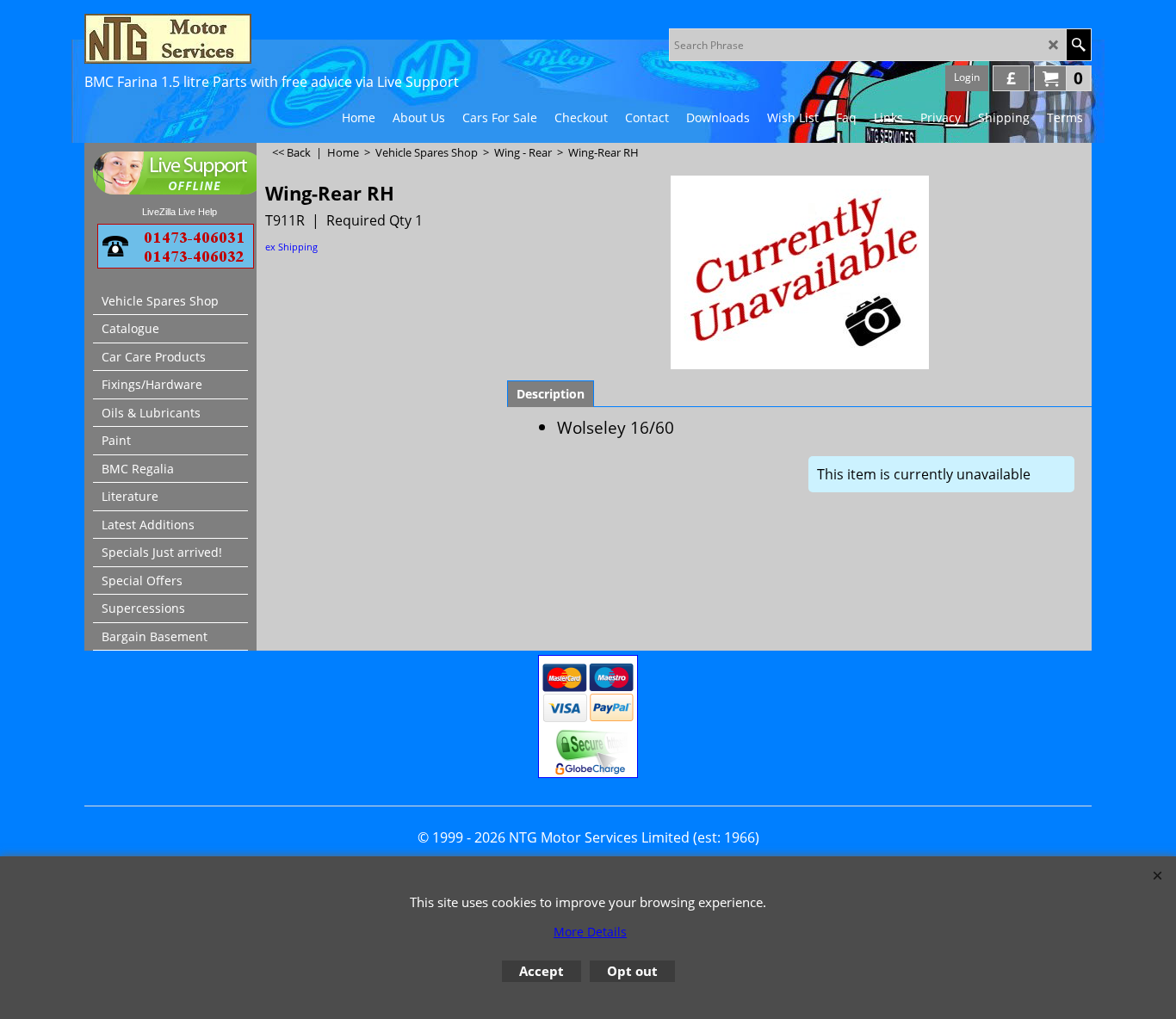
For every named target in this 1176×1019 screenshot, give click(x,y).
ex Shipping (291, 246)
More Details (590, 931)
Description (551, 394)
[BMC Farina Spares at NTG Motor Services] (235, 39)
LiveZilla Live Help (179, 212)
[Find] (1078, 44)
